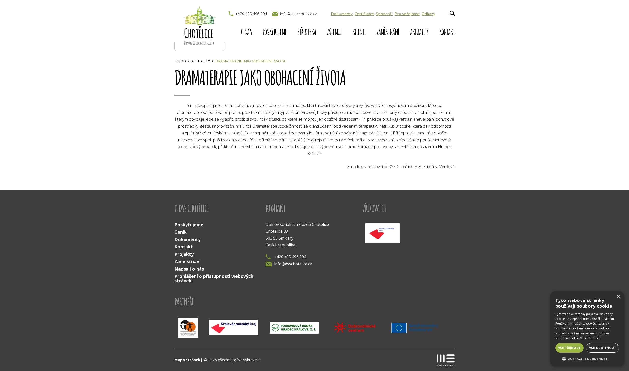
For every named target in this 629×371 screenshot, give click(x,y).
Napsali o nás (189, 269)
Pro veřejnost (407, 13)
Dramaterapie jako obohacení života (250, 61)
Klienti (359, 32)
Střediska (306, 32)
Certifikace (364, 13)
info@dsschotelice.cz (293, 264)
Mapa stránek (187, 359)
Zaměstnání (388, 32)
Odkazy (428, 13)
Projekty (184, 254)
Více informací (590, 338)
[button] (587, 358)
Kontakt (447, 32)
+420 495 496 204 (290, 256)
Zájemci (334, 32)
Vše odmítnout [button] (602, 348)
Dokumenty (342, 13)
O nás (246, 32)
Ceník (180, 232)
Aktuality (419, 32)
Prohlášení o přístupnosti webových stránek (213, 278)
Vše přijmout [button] (569, 348)
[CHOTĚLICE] (199, 25)
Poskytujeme (274, 32)
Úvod (181, 61)
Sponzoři (384, 13)
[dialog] (587, 328)
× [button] (618, 297)
